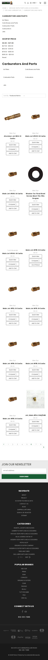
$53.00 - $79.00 (7, 49)
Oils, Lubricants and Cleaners (24, 554)
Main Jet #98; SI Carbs (35, 250)
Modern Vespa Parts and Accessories (24, 540)
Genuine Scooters (24, 580)
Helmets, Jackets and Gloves (24, 528)
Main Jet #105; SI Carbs (12, 193)
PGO (24, 595)
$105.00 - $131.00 (8, 54)
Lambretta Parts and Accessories (24, 531)
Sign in (19, 513)
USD (34, 3)
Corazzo (24, 577)
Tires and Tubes (24, 551)
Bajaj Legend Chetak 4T (24, 537)
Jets (3, 32)
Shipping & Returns (24, 510)
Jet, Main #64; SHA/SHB (35, 415)
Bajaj (24, 589)
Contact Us (24, 504)
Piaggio (24, 586)
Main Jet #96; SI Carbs (35, 363)
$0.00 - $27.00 (8, 43)
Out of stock (35, 265)
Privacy (24, 498)
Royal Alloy (24, 542)
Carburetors (6, 29)
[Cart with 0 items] (40, 3)
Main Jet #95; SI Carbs (12, 363)
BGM (24, 574)
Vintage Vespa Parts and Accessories (24, 534)
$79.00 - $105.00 (8, 52)
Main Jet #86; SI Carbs (12, 419)
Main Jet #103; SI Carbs (35, 136)
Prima (24, 572)
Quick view (12, 145)
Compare (11, 149)
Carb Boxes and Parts (10, 23)
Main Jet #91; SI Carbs (35, 308)
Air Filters (5, 20)
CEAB (24, 583)
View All (24, 598)
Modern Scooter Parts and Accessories (24, 548)
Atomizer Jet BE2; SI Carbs (12, 137)
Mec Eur (24, 569)
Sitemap (24, 515)
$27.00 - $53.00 (7, 46)
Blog (24, 507)
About (24, 495)
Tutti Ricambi (24, 592)
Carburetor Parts (8, 26)
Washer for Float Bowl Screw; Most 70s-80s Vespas (35, 195)
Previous (3, 658)
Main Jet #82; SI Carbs (12, 308)
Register (28, 513)
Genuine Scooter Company (24, 545)
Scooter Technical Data (24, 501)
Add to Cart (12, 153)
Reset (4, 57)
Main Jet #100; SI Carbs (12, 253)
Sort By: (6, 96)
